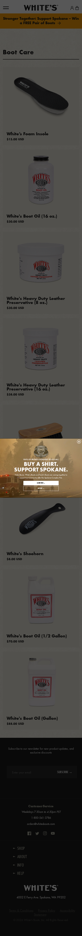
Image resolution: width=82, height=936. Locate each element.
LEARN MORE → (41, 483)
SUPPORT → (41, 488)
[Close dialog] (79, 441)
